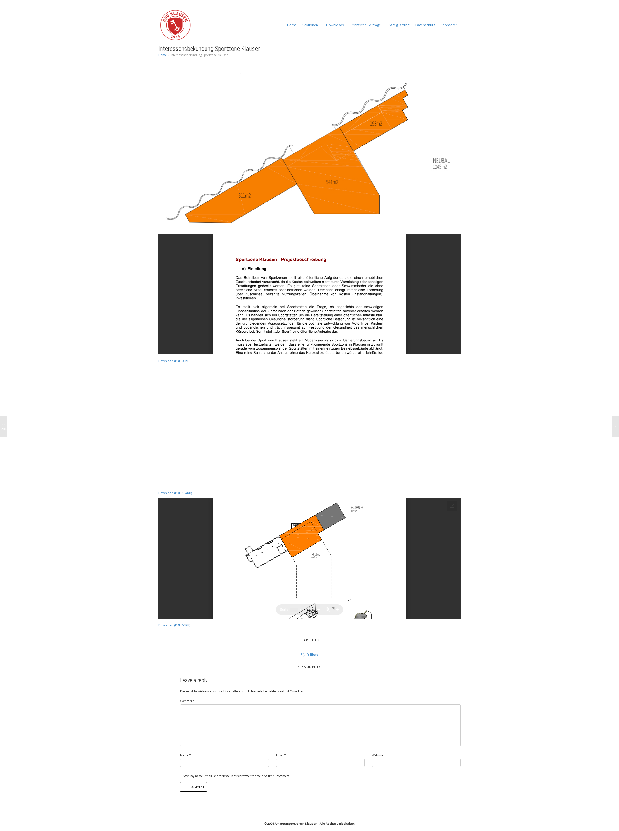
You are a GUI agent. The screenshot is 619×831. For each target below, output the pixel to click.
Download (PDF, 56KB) (174, 625)
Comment (187, 701)
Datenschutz (425, 25)
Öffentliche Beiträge (366, 25)
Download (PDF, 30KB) (174, 361)
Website (377, 755)
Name (184, 755)
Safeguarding (399, 25)
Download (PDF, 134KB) (175, 493)
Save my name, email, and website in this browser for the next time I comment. (236, 776)
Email (279, 755)
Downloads (335, 25)
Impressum (435, 4)
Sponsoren (449, 25)
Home (292, 25)
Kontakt (453, 4)
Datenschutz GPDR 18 (405, 4)
